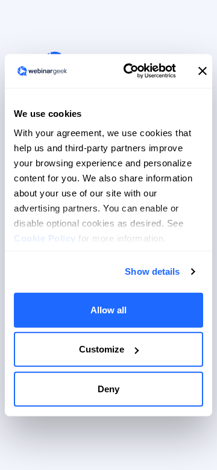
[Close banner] (202, 71)
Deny (108, 388)
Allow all (108, 309)
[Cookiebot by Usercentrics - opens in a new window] (130, 71)
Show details (152, 271)
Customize (101, 349)
